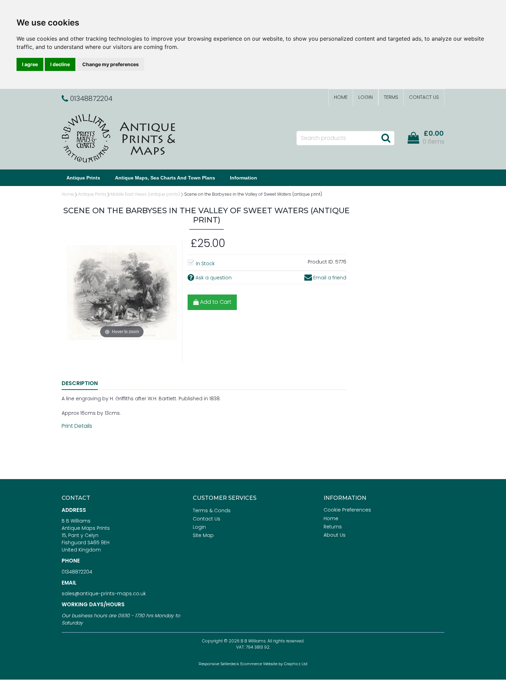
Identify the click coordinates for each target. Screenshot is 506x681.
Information (243, 177)
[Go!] (385, 137)
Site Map (203, 535)
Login (365, 97)
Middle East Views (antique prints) (145, 194)
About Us (335, 535)
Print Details (77, 426)
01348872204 (77, 571)
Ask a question (213, 277)
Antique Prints (83, 177)
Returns (333, 526)
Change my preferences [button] (110, 64)
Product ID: (321, 261)
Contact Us (424, 97)
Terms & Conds (212, 510)
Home (341, 97)
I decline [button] (60, 64)
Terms (391, 97)
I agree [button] (30, 64)
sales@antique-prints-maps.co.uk (104, 593)
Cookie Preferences (347, 509)
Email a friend (329, 277)
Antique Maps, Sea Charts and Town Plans (165, 177)
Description (80, 383)
